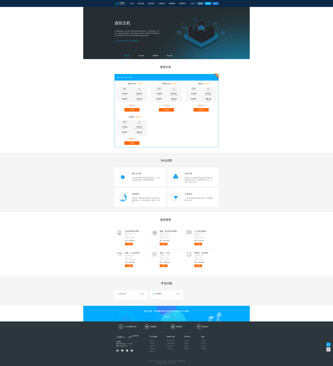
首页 (132, 3)
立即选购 (128, 244)
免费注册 (208, 3)
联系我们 (186, 343)
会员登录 (193, 3)
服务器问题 (170, 346)
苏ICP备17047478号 (171, 363)
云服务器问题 (170, 343)
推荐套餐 (127, 55)
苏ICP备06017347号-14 (162, 363)
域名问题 (169, 348)
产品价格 (118, 41)
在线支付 (215, 3)
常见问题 (169, 55)
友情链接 (186, 348)
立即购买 (132, 110)
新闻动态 (186, 346)
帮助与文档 (125, 41)
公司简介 (186, 340)
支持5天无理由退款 (134, 41)
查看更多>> (143, 293)
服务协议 (203, 346)
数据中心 (203, 343)
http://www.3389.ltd (163, 361)
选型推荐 (155, 55)
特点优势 (141, 55)
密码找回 (200, 3)
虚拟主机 (152, 340)
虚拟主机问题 (170, 340)
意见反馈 (203, 348)
